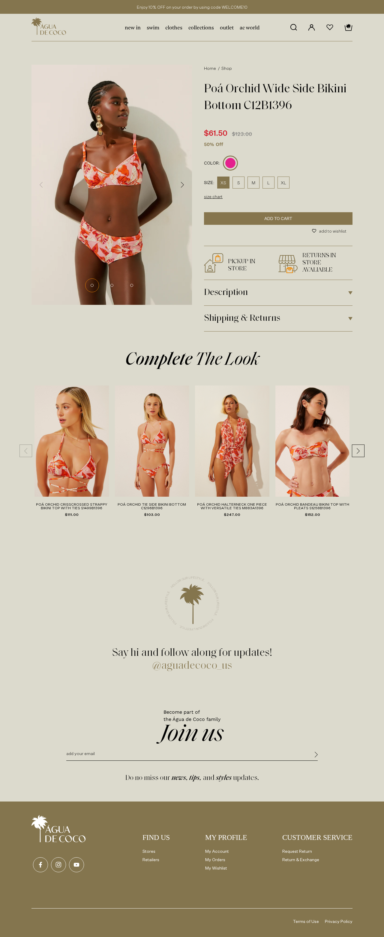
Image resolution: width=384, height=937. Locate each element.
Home (210, 68)
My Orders (215, 859)
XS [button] (223, 182)
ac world (250, 28)
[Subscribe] (316, 755)
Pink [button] (230, 163)
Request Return (297, 851)
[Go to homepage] (59, 828)
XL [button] (283, 182)
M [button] (253, 182)
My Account (217, 851)
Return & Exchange (300, 859)
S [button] (238, 182)
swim (153, 28)
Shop (226, 68)
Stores (148, 851)
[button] (293, 27)
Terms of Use (306, 921)
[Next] (182, 184)
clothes (173, 28)
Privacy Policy (338, 921)
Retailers (150, 859)
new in (133, 28)
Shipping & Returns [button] (242, 318)
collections (201, 28)
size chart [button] (213, 196)
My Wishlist (216, 867)
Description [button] (226, 292)
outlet (227, 28)
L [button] (268, 182)
